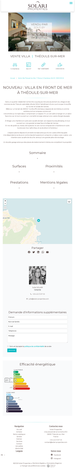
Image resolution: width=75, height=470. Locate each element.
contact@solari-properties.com (56, 442)
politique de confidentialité (34, 346)
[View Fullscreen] (5, 207)
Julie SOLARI (37, 287)
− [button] (5, 203)
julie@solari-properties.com (39, 299)
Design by (53, 466)
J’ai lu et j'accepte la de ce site (30, 346)
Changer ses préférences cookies (33, 466)
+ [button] (5, 201)
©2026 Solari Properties (22, 463)
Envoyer (12, 350)
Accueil (12, 78)
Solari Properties (56, 429)
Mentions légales (38, 463)
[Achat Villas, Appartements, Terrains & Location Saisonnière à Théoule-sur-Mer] (37, 9)
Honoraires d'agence (54, 463)
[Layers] (69, 201)
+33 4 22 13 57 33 (39, 294)
